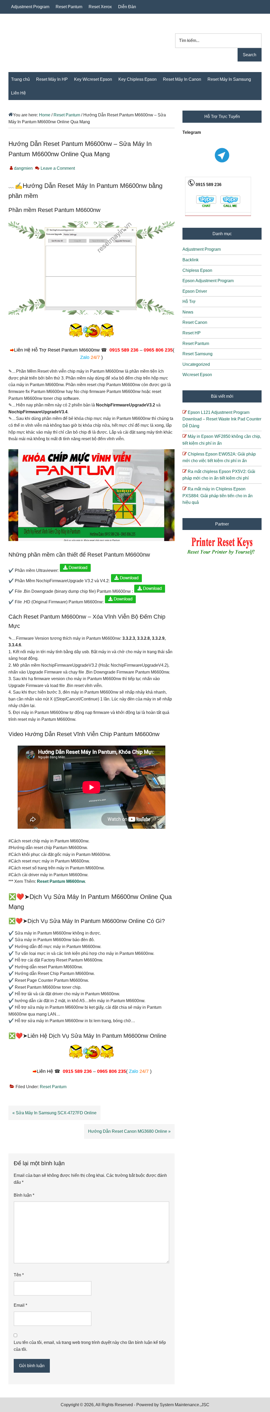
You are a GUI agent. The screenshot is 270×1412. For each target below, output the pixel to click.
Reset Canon (194, 322)
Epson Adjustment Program (208, 280)
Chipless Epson (197, 270)
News (187, 312)
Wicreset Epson (197, 374)
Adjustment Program (201, 249)
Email (20, 1305)
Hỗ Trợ (189, 301)
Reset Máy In (44, 39)
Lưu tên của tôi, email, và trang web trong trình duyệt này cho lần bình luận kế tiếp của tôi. (90, 1346)
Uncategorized (196, 364)
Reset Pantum (53, 1086)
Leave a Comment (58, 168)
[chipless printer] (222, 555)
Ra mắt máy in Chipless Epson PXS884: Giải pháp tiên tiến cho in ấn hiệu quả (217, 496)
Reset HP (191, 333)
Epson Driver (194, 291)
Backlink (190, 260)
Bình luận (24, 1195)
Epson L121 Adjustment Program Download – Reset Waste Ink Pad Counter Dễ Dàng (221, 419)
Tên (19, 1275)
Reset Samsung (197, 354)
